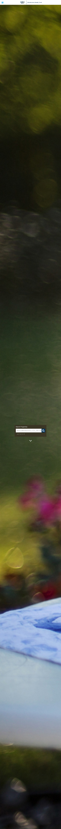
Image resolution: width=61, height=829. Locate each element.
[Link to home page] (22, 2)
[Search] (43, 430)
